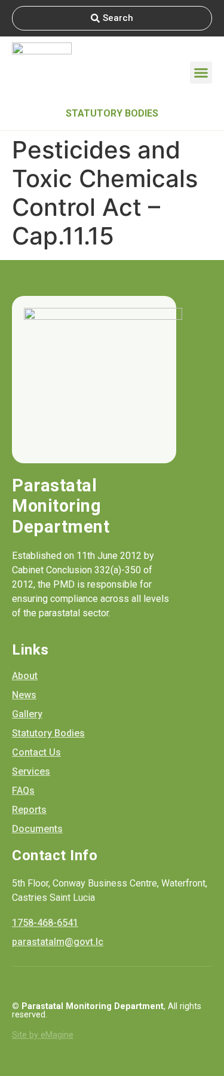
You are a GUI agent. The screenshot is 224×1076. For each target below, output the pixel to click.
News (24, 695)
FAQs (23, 790)
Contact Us (36, 752)
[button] (201, 73)
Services (31, 771)
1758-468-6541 (45, 922)
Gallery (27, 714)
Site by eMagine (42, 1035)
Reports (29, 809)
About (25, 675)
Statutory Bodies (112, 113)
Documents (37, 828)
